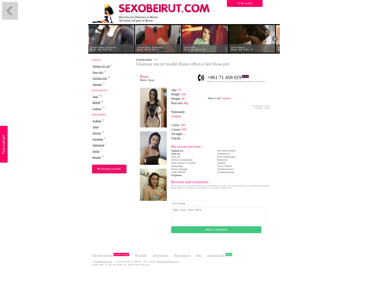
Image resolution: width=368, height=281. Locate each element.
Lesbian (97, 108)
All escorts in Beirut (144, 59)
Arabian (97, 120)
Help (198, 255)
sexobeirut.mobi (216, 255)
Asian (96, 127)
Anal (95, 96)
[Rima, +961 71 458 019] (153, 126)
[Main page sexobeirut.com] (164, 11)
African (97, 133)
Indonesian (98, 145)
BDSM (96, 102)
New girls (98, 72)
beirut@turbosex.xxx (167, 261)
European (98, 139)
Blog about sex (182, 255)
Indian (96, 151)
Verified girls (100, 78)
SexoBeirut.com (103, 261)
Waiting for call (101, 66)
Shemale (97, 84)
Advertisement (160, 255)
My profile (246, 3)
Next (275, 39)
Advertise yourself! (110, 168)
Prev (93, 39)
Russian (97, 157)
